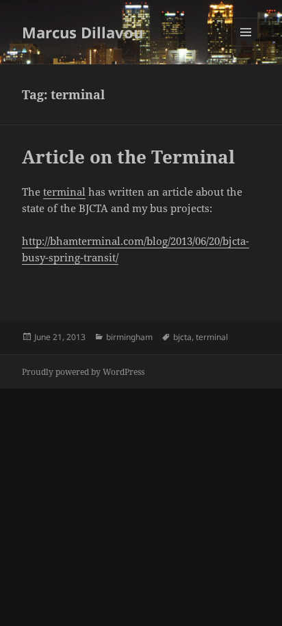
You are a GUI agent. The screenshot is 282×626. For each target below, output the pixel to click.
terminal (64, 191)
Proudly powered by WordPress (83, 372)
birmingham (129, 337)
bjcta (182, 337)
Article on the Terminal (128, 156)
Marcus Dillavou (82, 32)
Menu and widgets (246, 46)
